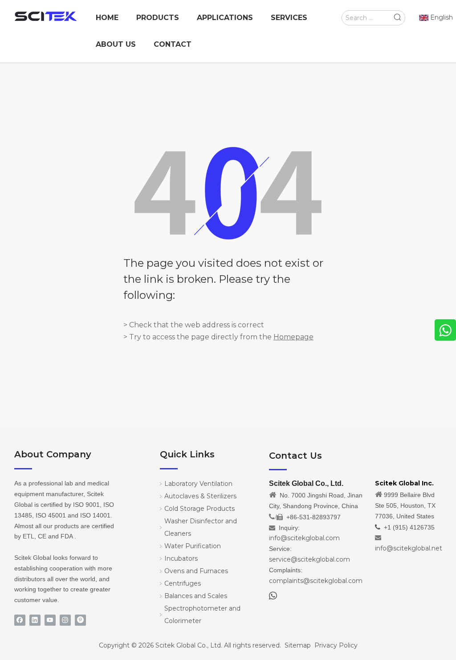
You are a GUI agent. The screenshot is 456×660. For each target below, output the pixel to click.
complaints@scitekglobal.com (315, 581)
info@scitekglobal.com (304, 538)
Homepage (293, 337)
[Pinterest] (80, 620)
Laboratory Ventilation (198, 484)
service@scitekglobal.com (309, 559)
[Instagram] (65, 620)
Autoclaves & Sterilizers (200, 496)
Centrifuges (182, 583)
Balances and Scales (195, 596)
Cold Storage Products (199, 509)
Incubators (181, 558)
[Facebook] (19, 620)
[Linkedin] (35, 620)
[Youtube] (50, 620)
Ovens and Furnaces (196, 571)
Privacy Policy (336, 645)
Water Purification (192, 546)
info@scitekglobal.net (408, 548)
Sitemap (298, 645)
